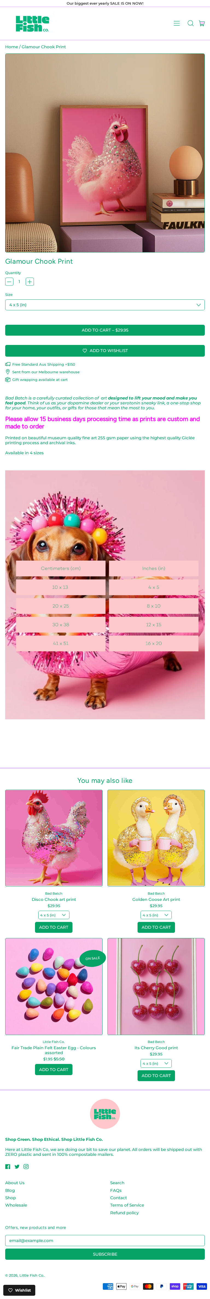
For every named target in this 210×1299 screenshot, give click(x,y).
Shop (10, 1197)
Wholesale (16, 1205)
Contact (118, 1197)
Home (11, 46)
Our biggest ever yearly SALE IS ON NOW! (105, 3)
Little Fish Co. (31, 1275)
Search (117, 1182)
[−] (9, 282)
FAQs (116, 1190)
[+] (30, 282)
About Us (15, 1182)
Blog (10, 1190)
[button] (190, 23)
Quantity (13, 272)
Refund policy (124, 1212)
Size (9, 294)
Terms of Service (127, 1205)
